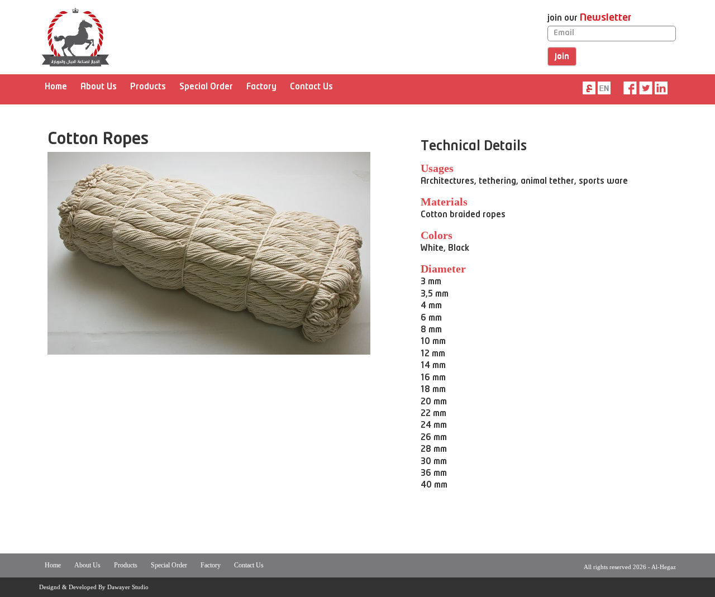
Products (148, 87)
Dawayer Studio (128, 587)
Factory (261, 87)
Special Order (206, 87)
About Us (98, 87)
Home (56, 87)
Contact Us (311, 87)
